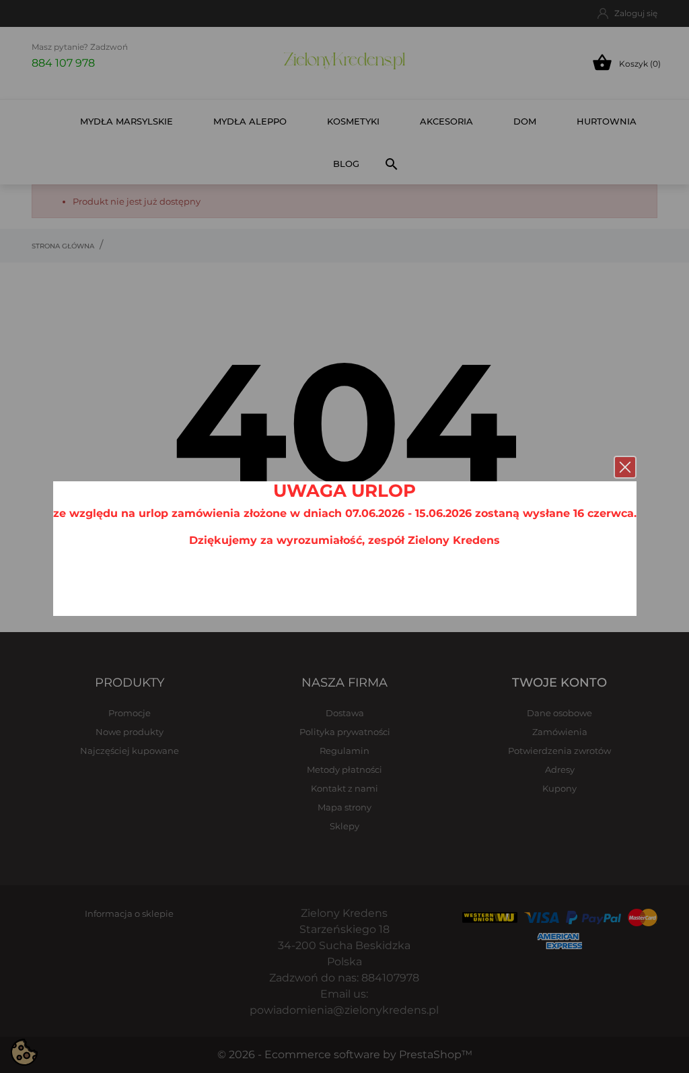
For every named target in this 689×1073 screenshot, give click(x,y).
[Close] (625, 467)
